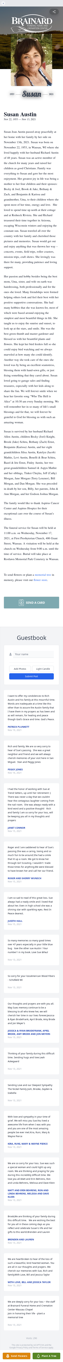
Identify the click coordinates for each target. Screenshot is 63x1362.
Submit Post (31, 676)
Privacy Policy (22, 1347)
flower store (40, 580)
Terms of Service (40, 1347)
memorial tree (43, 575)
